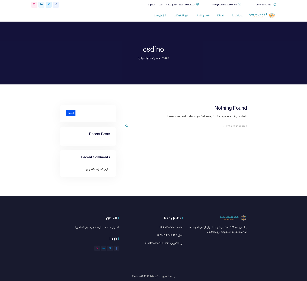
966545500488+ (263, 4)
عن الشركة (237, 15)
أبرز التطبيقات (181, 15)
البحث (70, 113)
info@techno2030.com (225, 4)
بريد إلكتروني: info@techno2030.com (164, 243)
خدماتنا (220, 15)
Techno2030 (139, 276)
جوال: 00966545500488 (170, 235)
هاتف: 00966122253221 (171, 227)
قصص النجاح (202, 15)
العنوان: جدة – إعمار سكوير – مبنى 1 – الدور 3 (96, 227)
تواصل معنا (160, 15)
